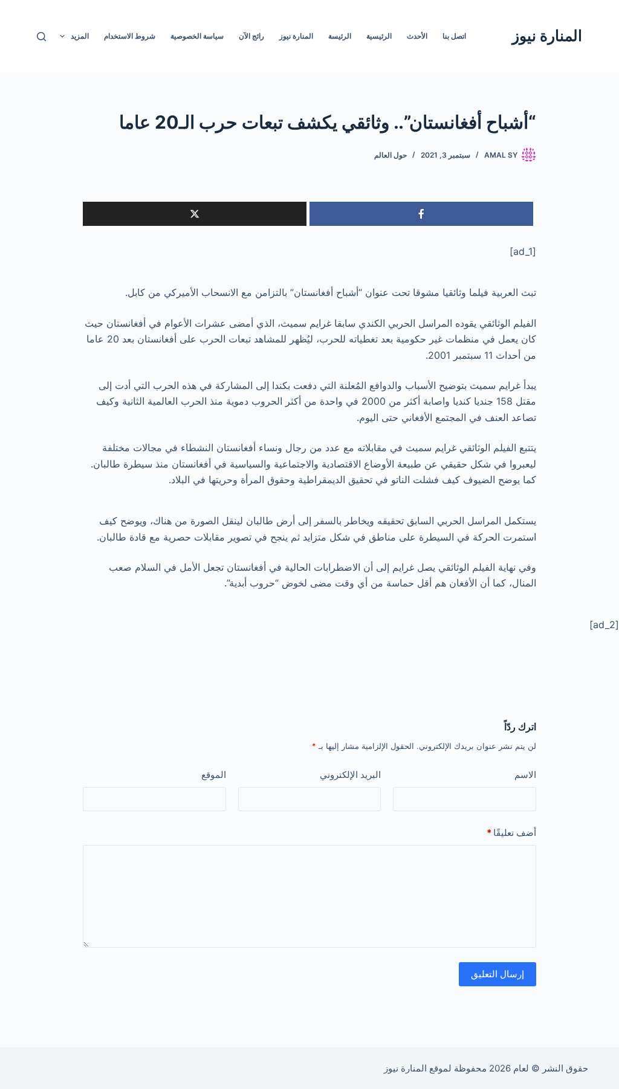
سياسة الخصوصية (197, 35)
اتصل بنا (454, 35)
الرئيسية (379, 35)
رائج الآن (251, 35)
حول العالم (390, 154)
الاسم (525, 774)
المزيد (80, 35)
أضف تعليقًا (511, 832)
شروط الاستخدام (129, 35)
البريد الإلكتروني (350, 774)
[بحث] (41, 36)
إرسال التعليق (497, 974)
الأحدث (417, 35)
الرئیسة (339, 35)
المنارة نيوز (547, 36)
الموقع (213, 774)
